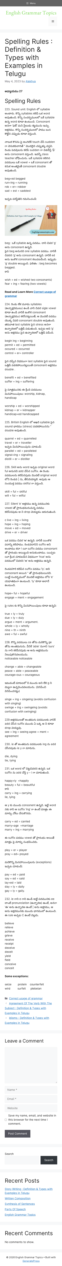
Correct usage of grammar (26, 998)
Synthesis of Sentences (20, 1203)
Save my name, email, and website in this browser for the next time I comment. (32, 1119)
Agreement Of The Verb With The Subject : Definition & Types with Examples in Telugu (28, 1008)
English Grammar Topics (20, 1214)
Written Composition (18, 1198)
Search (9, 1153)
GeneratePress (31, 1260)
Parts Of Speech (15, 1209)
